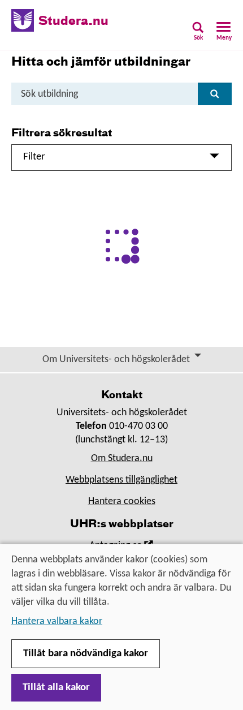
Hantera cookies (121, 501)
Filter (34, 157)
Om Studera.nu (122, 458)
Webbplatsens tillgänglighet (121, 480)
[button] (198, 35)
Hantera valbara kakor (56, 621)
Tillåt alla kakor (56, 687)
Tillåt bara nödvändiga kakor (85, 653)
